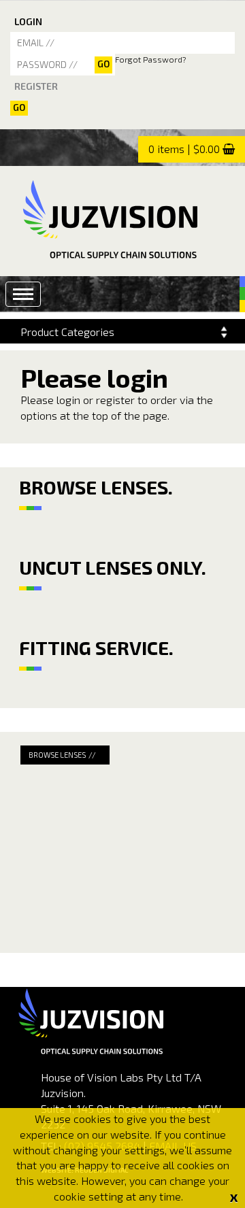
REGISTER (36, 86)
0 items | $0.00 (184, 148)
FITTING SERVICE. (96, 647)
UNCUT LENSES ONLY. (112, 567)
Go (19, 107)
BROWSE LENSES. (96, 487)
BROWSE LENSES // (62, 754)
